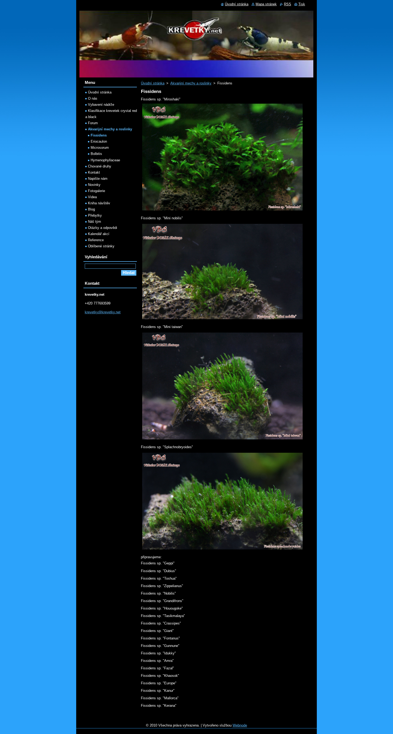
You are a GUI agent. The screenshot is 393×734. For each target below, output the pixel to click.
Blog (91, 209)
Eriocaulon (99, 141)
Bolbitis (96, 154)
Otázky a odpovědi (102, 228)
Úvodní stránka (152, 83)
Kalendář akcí (98, 234)
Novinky (94, 185)
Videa (92, 197)
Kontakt (94, 172)
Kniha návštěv (99, 203)
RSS (287, 4)
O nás (92, 98)
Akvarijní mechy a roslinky (190, 83)
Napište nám (97, 179)
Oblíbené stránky (101, 246)
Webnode (240, 725)
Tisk (301, 4)
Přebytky (95, 215)
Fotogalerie (96, 191)
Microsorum (100, 148)
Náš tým (94, 222)
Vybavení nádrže (101, 105)
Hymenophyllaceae (105, 160)
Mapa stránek (266, 4)
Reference (96, 240)
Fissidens (99, 135)
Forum (93, 123)
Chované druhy (99, 166)
